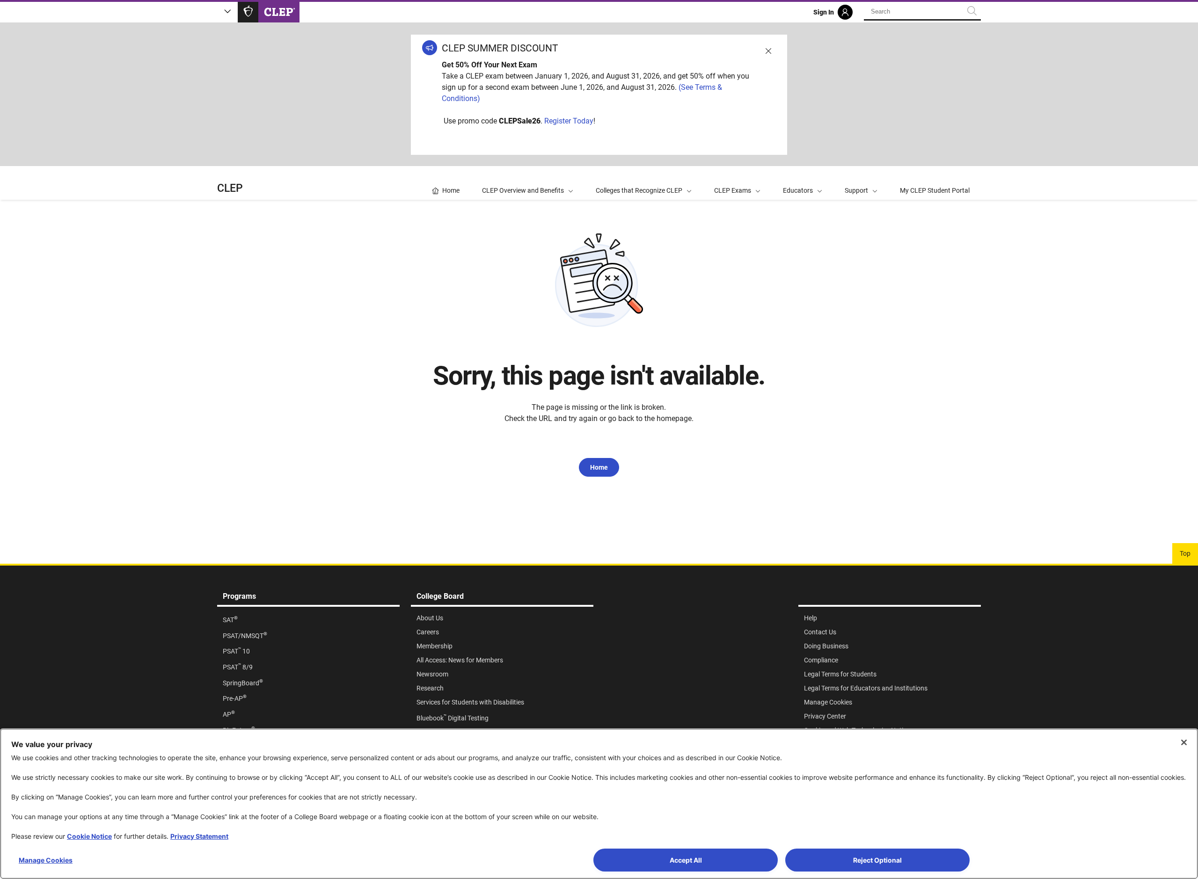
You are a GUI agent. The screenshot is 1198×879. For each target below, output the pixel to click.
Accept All (686, 860)
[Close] (1184, 742)
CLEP (230, 188)
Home (599, 467)
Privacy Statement (199, 836)
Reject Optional (877, 860)
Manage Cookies (46, 860)
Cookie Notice (89, 836)
